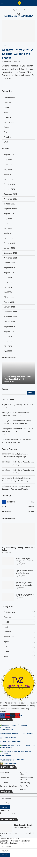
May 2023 (8, 346)
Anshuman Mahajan (7, 729)
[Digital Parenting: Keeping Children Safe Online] (18, 534)
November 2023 (10, 317)
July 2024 (8, 277)
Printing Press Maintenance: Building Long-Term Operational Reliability (24, 571)
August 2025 (9, 214)
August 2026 (9, 155)
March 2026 (8, 179)
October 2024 (9, 263)
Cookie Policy (25, 783)
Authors (5, 719)
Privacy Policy (25, 786)
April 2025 (8, 233)
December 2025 (10, 194)
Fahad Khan (16, 741)
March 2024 (8, 297)
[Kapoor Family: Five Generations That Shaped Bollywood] (18, 373)
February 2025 (9, 243)
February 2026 (9, 184)
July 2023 (8, 336)
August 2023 (9, 331)
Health (19, 622)
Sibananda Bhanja (10, 764)
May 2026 (8, 169)
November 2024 (10, 258)
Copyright (23, 789)
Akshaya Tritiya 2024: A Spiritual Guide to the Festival (17, 54)
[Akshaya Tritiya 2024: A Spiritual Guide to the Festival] (18, 31)
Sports (19, 642)
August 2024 (9, 273)
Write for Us (4, 773)
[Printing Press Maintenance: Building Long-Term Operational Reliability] (8, 573)
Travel (19, 646)
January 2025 (9, 248)
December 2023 (10, 312)
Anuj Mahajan (7, 61)
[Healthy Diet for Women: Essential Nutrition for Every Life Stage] (8, 561)
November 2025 (10, 199)
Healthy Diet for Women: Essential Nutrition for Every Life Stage (24, 560)
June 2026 (8, 165)
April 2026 (8, 174)
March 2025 (8, 238)
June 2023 (8, 341)
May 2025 (8, 228)
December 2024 (10, 253)
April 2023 (8, 351)
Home (3, 10)
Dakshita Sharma (9, 737)
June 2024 (8, 282)
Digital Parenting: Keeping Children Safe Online (18, 549)
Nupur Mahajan (5, 756)
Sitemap (3, 789)
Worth (19, 656)
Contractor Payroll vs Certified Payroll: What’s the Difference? (25, 595)
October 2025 (9, 204)
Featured (19, 617)
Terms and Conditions (8, 786)
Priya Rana (20, 760)
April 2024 (8, 292)
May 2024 (8, 287)
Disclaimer (4, 783)
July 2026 (8, 160)
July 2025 (8, 219)
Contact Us (4, 778)
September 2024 (10, 268)
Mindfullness (19, 637)
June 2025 (8, 223)
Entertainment (19, 612)
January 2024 (9, 307)
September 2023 (10, 326)
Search (5, 389)
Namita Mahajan (6, 748)
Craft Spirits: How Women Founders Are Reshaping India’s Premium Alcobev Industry (17, 431)
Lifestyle (19, 632)
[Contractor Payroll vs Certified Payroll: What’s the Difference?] (8, 597)
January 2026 (9, 189)
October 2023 (9, 322)
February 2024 (9, 302)
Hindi (19, 627)
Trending (19, 651)
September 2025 (10, 209)
